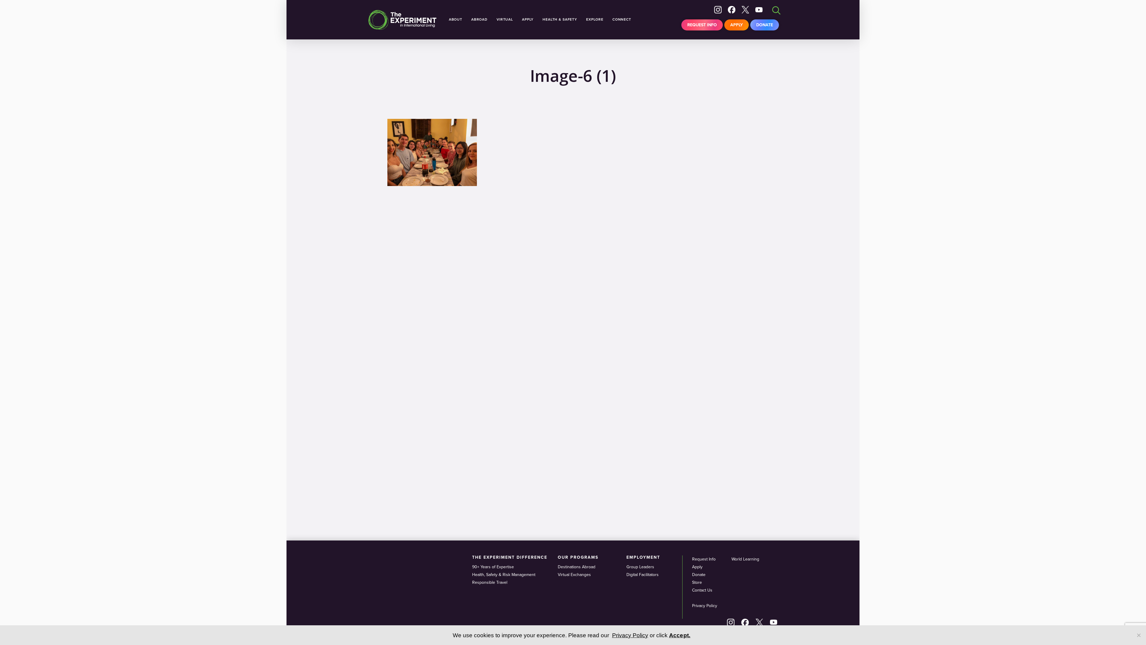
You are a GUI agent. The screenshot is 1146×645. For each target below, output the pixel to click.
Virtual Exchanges (574, 574)
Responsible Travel (489, 582)
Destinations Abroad (576, 566)
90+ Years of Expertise (493, 566)
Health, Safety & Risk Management (503, 574)
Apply (736, 24)
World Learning (745, 559)
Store (697, 582)
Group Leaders (640, 566)
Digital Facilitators (642, 574)
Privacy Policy (704, 605)
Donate (764, 24)
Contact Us (702, 590)
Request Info (702, 24)
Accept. (680, 635)
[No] (1139, 635)
